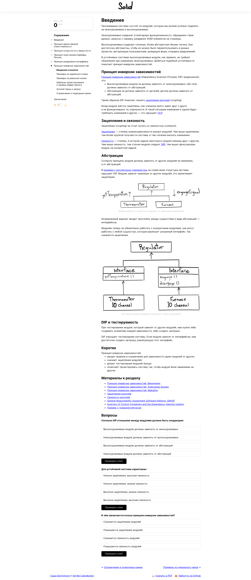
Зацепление (108, 131)
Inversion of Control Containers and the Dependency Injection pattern (145, 404)
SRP (163, 144)
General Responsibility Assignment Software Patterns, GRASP (141, 400)
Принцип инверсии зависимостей (71, 65)
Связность (107, 140)
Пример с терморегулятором (124, 407)
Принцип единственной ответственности (66, 45)
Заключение (60, 99)
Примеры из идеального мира (72, 74)
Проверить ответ (114, 461)
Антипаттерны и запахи (69, 89)
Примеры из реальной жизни (72, 78)
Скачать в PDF (164, 575)
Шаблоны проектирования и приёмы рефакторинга (70, 83)
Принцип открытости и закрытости (72, 50)
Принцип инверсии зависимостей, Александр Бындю (138, 386)
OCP (160, 112)
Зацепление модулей (119, 393)
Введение (59, 40)
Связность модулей (118, 397)
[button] (60, 105)
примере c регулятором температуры (125, 170)
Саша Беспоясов (60, 575)
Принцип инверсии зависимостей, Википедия (133, 383)
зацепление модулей (158, 100)
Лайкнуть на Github (189, 575)
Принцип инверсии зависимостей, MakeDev (132, 390)
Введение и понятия (67, 70)
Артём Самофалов (83, 575)
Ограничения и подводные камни (74, 93)
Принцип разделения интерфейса (71, 61)
